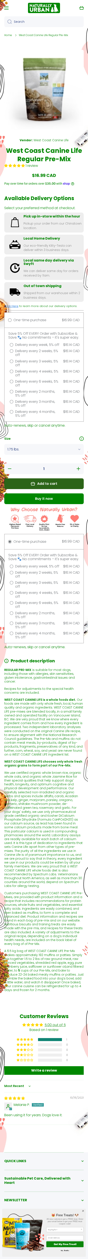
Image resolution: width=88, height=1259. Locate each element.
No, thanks (65, 1250)
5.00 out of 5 (55, 1024)
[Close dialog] (83, 1211)
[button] (81, 8)
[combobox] (44, 21)
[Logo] (44, 8)
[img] (14, 1098)
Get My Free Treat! (65, 1244)
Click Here (11, 306)
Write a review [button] (44, 1070)
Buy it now (44, 498)
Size (7, 438)
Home (8, 35)
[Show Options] (81, 1229)
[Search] (8, 21)
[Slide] (81, 438)
